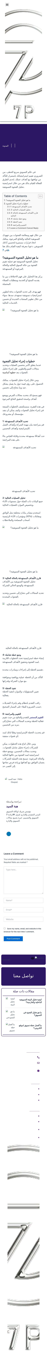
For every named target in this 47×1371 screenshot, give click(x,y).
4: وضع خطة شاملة (18, 219)
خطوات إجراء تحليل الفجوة (17, 203)
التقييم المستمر (36, 717)
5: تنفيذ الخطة (16, 222)
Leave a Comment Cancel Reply (24, 228)
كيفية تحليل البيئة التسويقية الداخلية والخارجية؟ (30, 1000)
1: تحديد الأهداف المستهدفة (21, 207)
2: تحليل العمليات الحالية (20, 210)
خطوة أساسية (9, 372)
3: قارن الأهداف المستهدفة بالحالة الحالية (24, 214)
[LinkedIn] (9, 834)
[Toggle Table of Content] (39, 196)
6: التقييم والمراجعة (18, 225)
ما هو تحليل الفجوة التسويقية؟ (18, 200)
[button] (7, 5)
